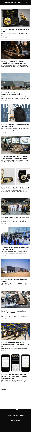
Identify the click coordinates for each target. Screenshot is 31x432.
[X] (14, 409)
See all (3, 389)
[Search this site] (26, 2)
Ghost (18, 420)
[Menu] (29, 2)
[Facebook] (17, 409)
